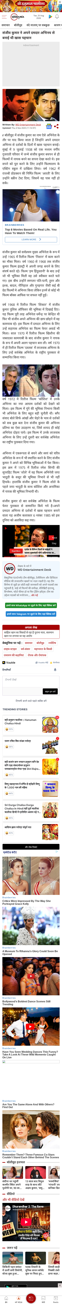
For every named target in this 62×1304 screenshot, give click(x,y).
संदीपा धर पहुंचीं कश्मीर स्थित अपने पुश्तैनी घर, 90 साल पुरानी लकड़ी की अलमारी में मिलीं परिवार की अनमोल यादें (11, 1185)
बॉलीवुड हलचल (16, 1162)
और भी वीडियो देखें (13, 1199)
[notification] (57, 16)
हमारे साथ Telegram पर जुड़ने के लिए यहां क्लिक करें (31, 613)
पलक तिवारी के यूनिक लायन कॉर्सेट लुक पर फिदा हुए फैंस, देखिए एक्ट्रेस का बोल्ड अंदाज (34, 1270)
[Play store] (50, 16)
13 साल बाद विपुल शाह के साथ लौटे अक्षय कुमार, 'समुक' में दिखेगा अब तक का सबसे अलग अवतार (35, 1185)
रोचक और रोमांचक (37, 655)
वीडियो (11, 1194)
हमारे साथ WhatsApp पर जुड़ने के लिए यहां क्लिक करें (31, 605)
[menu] (5, 17)
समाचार (6, 25)
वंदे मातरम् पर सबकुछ (38, 25)
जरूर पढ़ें (12, 1248)
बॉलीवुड (18, 25)
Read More (16, 551)
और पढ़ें (34, 595)
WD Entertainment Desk (28, 124)
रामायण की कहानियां (14, 655)
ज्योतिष (52, 643)
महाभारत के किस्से (43, 649)
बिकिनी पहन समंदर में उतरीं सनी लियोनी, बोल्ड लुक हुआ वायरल (12, 1270)
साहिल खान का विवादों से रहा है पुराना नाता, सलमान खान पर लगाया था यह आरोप (29, 634)
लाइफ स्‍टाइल (10, 649)
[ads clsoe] (60, 1285)
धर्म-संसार (25, 649)
